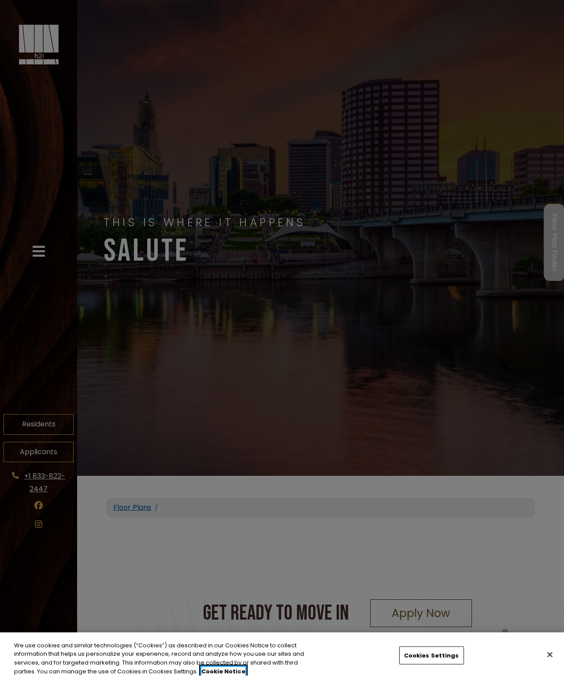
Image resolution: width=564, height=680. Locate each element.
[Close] (550, 654)
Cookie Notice (223, 671)
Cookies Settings (431, 655)
